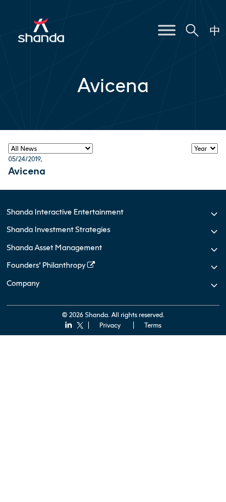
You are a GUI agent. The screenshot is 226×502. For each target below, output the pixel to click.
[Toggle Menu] (167, 30)
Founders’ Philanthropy (47, 264)
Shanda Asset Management (54, 247)
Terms (152, 325)
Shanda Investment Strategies (58, 229)
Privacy (110, 325)
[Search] (192, 30)
